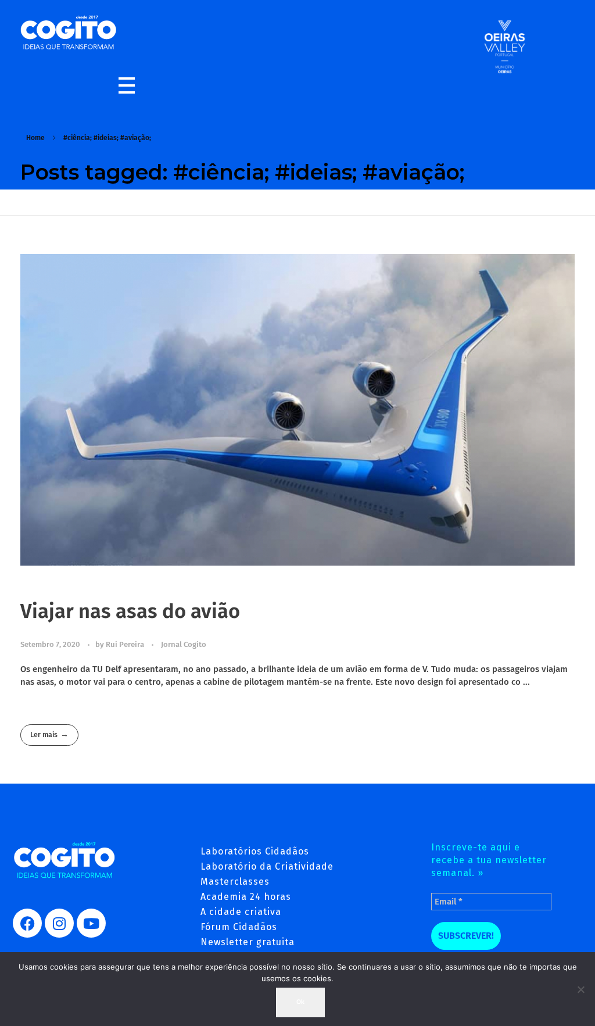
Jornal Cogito (183, 644)
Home (35, 138)
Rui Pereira (126, 644)
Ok (300, 1002)
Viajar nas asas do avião (130, 611)
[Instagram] (59, 923)
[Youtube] (91, 923)
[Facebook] (27, 923)
